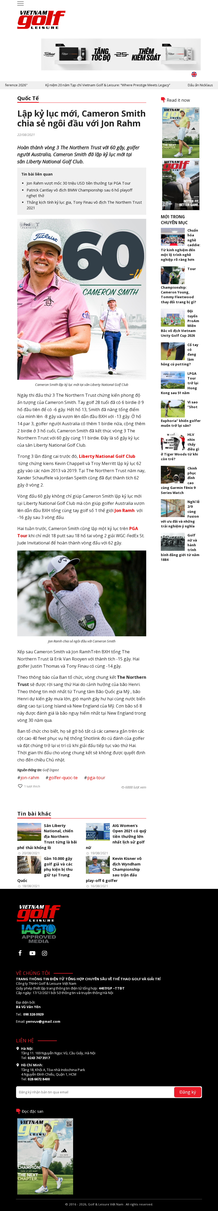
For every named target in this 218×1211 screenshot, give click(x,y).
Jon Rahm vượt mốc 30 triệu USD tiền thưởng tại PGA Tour (79, 183)
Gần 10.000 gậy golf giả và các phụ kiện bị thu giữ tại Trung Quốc (45, 869)
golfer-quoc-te (63, 778)
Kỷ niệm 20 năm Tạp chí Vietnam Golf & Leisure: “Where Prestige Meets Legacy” (92, 85)
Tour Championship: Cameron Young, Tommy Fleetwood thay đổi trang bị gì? (178, 285)
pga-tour (96, 778)
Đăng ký (187, 1092)
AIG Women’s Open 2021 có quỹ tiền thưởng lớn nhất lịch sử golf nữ (116, 836)
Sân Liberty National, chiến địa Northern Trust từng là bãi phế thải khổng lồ (47, 836)
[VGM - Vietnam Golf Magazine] (41, 17)
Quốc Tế (28, 98)
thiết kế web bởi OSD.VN (109, 1209)
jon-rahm (29, 778)
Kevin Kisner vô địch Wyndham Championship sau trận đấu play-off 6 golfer (114, 869)
